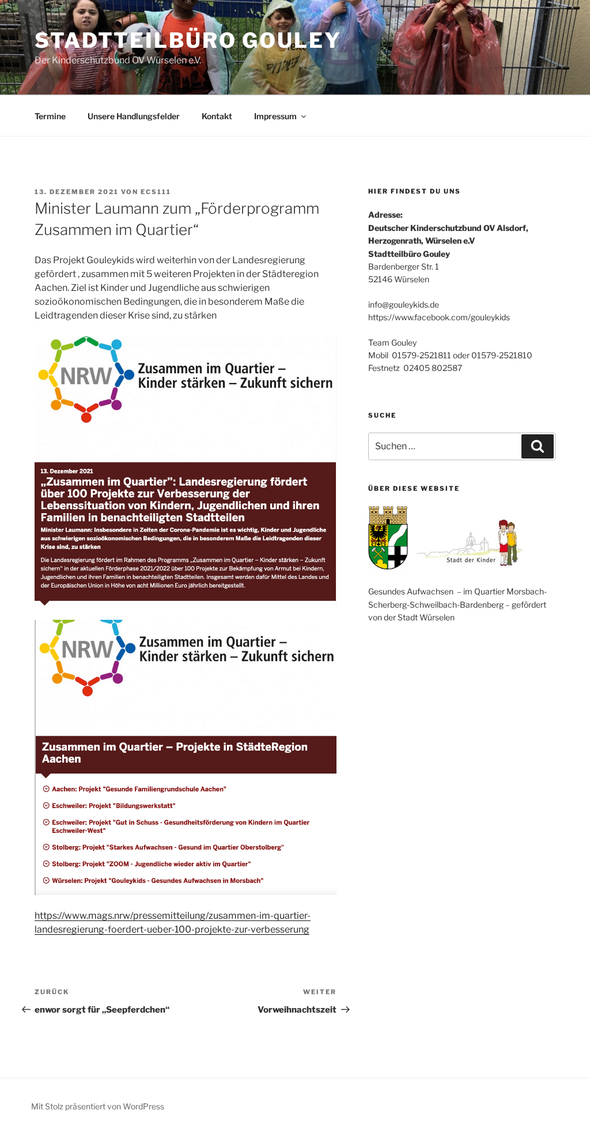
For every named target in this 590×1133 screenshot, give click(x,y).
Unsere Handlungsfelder (134, 116)
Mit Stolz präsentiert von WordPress (97, 1106)
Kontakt (217, 116)
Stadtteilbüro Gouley (188, 40)
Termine (50, 116)
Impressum (275, 116)
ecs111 (156, 192)
